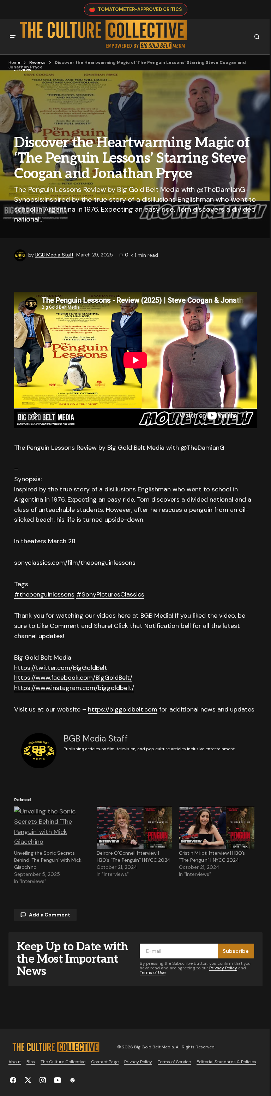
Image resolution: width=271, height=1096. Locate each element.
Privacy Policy (223, 968)
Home (14, 62)
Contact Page (105, 1062)
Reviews (37, 62)
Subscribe (236, 951)
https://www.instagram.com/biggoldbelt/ (74, 688)
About (14, 1062)
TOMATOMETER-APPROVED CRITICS (140, 9)
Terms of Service (174, 1062)
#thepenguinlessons (44, 594)
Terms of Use (152, 972)
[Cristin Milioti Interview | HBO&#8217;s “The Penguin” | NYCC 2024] (216, 827)
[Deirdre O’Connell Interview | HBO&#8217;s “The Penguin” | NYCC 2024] (134, 827)
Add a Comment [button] (49, 915)
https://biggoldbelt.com (122, 709)
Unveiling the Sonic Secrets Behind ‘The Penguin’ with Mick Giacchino (48, 860)
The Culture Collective (63, 1062)
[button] (12, 36)
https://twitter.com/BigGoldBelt (60, 668)
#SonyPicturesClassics (110, 594)
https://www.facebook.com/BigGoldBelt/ (73, 677)
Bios (30, 1062)
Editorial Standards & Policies (226, 1062)
